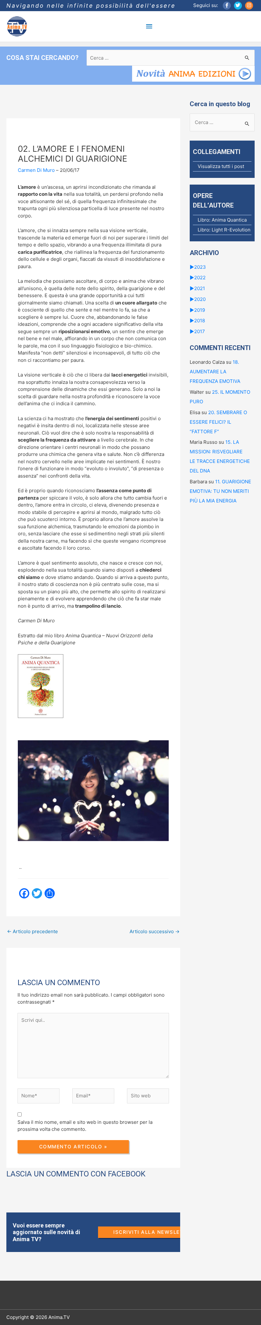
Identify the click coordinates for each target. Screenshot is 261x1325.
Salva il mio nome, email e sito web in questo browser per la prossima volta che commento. (85, 1125)
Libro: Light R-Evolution (224, 230)
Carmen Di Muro (36, 170)
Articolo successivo (155, 931)
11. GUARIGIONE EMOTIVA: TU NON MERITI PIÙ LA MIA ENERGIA (220, 491)
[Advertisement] (122, 962)
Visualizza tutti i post (221, 166)
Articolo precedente (32, 931)
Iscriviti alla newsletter (153, 1232)
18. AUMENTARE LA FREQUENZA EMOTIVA (215, 371)
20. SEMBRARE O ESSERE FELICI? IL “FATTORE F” (218, 422)
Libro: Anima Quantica (222, 220)
